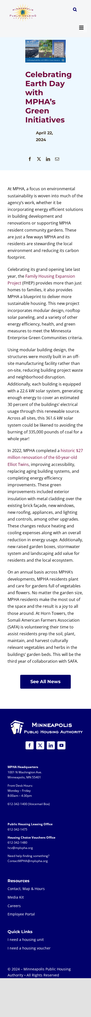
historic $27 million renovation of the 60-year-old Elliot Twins (45, 457)
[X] (38, 159)
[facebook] (30, 745)
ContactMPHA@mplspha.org (28, 861)
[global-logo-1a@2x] (23, 5)
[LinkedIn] (48, 159)
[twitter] (40, 745)
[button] (75, 10)
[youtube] (61, 745)
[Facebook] (29, 159)
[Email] (57, 159)
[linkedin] (51, 745)
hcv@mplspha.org (20, 848)
